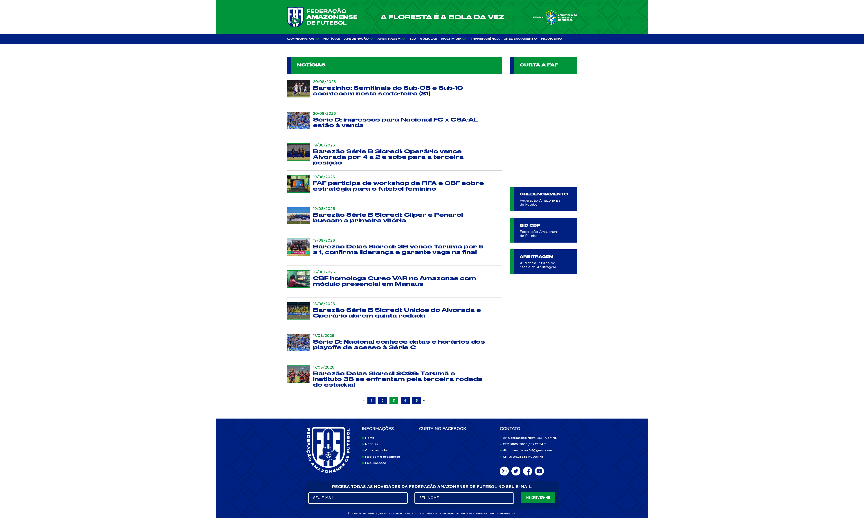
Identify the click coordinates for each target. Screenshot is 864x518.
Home (368, 438)
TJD (412, 39)
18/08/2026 (324, 240)
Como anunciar (375, 450)
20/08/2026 (324, 82)
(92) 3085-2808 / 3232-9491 (523, 444)
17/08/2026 (323, 336)
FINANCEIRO (551, 39)
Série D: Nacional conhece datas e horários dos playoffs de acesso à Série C (399, 344)
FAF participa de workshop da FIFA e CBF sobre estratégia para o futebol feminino (398, 186)
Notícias (370, 444)
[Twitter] (515, 470)
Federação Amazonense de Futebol (540, 202)
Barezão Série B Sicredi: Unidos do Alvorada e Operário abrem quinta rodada (397, 313)
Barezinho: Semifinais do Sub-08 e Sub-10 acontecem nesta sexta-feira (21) (388, 91)
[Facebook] (527, 470)
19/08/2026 (324, 145)
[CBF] (555, 17)
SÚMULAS (428, 39)
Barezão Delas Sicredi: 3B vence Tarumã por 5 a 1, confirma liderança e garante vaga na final (398, 249)
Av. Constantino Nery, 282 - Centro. (528, 438)
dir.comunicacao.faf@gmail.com (526, 450)
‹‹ (365, 400)
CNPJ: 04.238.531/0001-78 (521, 456)
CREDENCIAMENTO (520, 39)
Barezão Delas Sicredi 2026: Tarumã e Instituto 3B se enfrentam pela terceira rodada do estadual (397, 379)
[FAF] (322, 17)
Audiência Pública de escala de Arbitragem (538, 265)
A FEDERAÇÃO (356, 39)
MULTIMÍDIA (451, 39)
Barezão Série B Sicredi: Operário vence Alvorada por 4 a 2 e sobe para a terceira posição (388, 157)
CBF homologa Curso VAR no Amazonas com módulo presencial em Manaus (394, 281)
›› (424, 400)
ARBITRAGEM (389, 39)
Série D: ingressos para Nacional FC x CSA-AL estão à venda (395, 122)
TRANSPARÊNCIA (485, 39)
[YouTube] (539, 470)
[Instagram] (504, 470)
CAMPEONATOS (301, 39)
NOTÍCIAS (331, 39)
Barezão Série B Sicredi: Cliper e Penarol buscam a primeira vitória (388, 217)
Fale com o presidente (381, 456)
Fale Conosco (374, 463)
